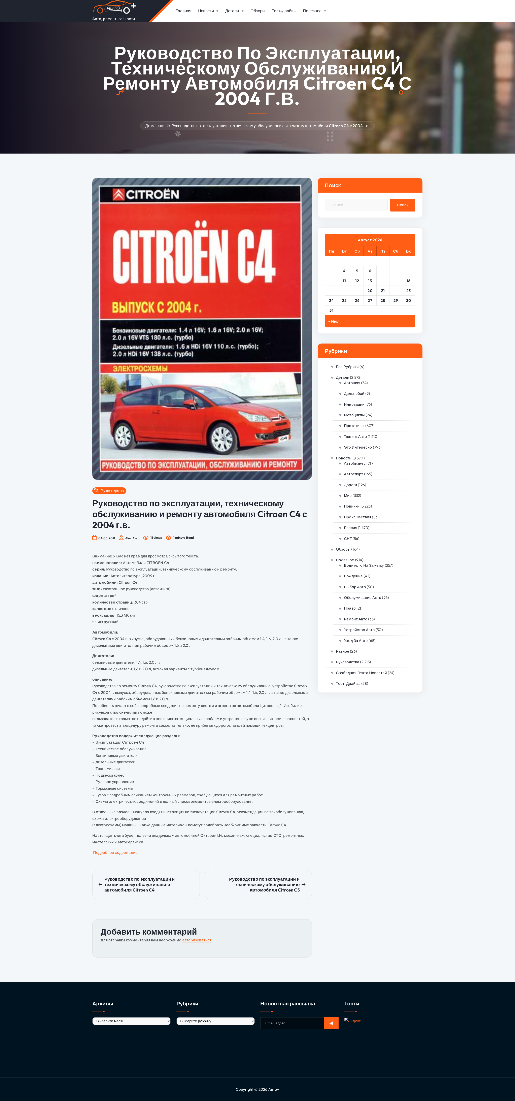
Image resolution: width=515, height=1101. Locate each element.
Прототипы (354, 425)
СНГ (348, 538)
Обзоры (257, 10)
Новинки (351, 506)
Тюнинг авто (355, 436)
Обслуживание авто (362, 597)
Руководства (112, 490)
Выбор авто (355, 586)
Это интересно (358, 447)
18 (344, 290)
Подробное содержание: (116, 852)
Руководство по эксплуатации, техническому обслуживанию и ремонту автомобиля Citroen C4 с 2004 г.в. (270, 125)
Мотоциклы (354, 415)
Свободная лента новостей (361, 672)
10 (331, 280)
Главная (183, 10)
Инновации (354, 404)
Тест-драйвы (284, 10)
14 (383, 280)
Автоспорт (353, 474)
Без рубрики (347, 366)
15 (396, 280)
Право (350, 608)
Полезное (312, 10)
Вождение (353, 576)
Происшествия (357, 517)
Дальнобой (354, 393)
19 (357, 290)
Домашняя (155, 125)
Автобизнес (355, 463)
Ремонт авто (355, 619)
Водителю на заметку (364, 565)
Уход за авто (356, 640)
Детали (232, 10)
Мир (348, 495)
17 (331, 290)
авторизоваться (197, 940)
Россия (350, 527)
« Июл (334, 321)
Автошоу (352, 382)
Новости (206, 10)
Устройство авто (359, 629)
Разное (342, 651)
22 (395, 290)
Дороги (350, 484)
